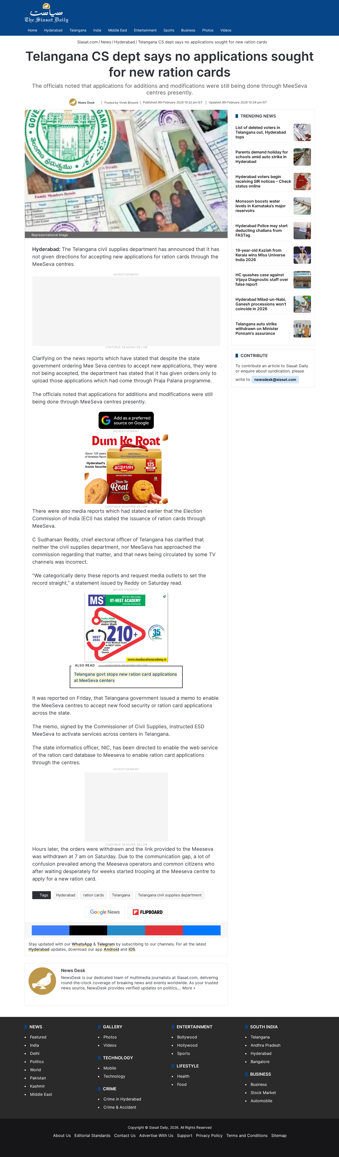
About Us (62, 1135)
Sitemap (279, 1135)
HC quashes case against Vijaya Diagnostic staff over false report (262, 279)
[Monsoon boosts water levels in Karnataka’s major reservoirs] (302, 206)
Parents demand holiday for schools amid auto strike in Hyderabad (262, 157)
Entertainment (145, 30)
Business (188, 30)
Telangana (77, 30)
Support (184, 1135)
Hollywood (187, 1045)
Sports (169, 30)
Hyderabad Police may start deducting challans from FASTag (262, 230)
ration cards (93, 895)
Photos (207, 30)
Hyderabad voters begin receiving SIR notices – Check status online (263, 181)
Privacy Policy (209, 1135)
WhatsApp (82, 944)
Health (183, 1076)
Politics (37, 1061)
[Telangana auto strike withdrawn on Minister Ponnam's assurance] (302, 328)
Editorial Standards (92, 1135)
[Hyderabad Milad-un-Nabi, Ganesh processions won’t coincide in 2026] (302, 304)
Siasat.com (87, 41)
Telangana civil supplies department (170, 895)
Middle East (117, 30)
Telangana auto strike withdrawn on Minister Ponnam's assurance (257, 328)
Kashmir (37, 1086)
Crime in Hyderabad (122, 1098)
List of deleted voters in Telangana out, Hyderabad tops (261, 132)
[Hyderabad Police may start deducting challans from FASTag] (302, 230)
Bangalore (260, 1061)
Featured (38, 1037)
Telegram (106, 944)
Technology (114, 1076)
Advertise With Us (156, 1135)
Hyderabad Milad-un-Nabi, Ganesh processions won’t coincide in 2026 (261, 304)
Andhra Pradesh (265, 1045)
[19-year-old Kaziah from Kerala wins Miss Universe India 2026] (302, 255)
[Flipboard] (148, 912)
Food (182, 1084)
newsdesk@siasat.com (275, 379)
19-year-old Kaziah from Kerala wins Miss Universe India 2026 (260, 255)
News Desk (86, 102)
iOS (132, 949)
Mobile (109, 1068)
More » (189, 987)
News (106, 41)
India (97, 30)
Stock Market (263, 1092)
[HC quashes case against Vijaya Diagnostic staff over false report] (302, 279)
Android (111, 949)
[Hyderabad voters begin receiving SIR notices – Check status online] (302, 181)
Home (32, 30)
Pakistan (38, 1077)
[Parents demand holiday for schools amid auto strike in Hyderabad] (302, 157)
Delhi (34, 1053)
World (35, 1069)
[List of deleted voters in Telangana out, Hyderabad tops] (302, 132)
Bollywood (187, 1037)
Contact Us (125, 1135)
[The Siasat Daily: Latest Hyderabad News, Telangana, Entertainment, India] (46, 13)
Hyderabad (53, 30)
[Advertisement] (126, 310)
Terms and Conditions (247, 1135)
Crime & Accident (119, 1107)
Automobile (261, 1100)
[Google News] (105, 912)
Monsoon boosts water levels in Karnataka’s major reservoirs (261, 206)
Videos (225, 30)
